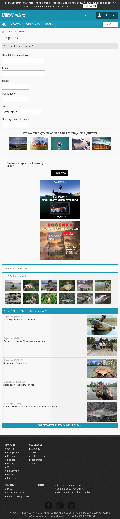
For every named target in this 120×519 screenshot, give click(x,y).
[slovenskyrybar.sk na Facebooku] (48, 505)
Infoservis (12, 478)
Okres (5, 106)
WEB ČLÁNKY (33, 24)
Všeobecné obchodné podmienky (75, 492)
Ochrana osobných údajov (70, 488)
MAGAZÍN (16, 24)
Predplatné (13, 452)
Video (34, 452)
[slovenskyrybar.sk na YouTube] (71, 505)
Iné (33, 467)
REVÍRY (49, 24)
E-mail (5, 68)
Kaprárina (12, 456)
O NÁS (41, 485)
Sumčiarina (13, 467)
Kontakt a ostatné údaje (69, 485)
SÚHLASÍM (90, 6)
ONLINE (11, 448)
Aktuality (35, 448)
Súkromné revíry (15, 492)
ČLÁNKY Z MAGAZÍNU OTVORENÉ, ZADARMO (26, 311)
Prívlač (10, 463)
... (59, 24)
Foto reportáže (39, 456)
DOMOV (8, 32)
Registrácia (20, 32)
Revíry (10, 489)
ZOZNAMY (10, 485)
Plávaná (11, 474)
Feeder (11, 459)
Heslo (5, 80)
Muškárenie (13, 471)
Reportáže (36, 459)
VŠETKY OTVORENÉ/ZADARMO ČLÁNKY (59, 425)
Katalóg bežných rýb (18, 496)
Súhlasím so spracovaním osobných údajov (26, 164)
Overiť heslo (9, 93)
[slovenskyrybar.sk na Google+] (60, 505)
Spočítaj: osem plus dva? (15, 119)
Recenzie (36, 463)
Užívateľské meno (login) (15, 55)
